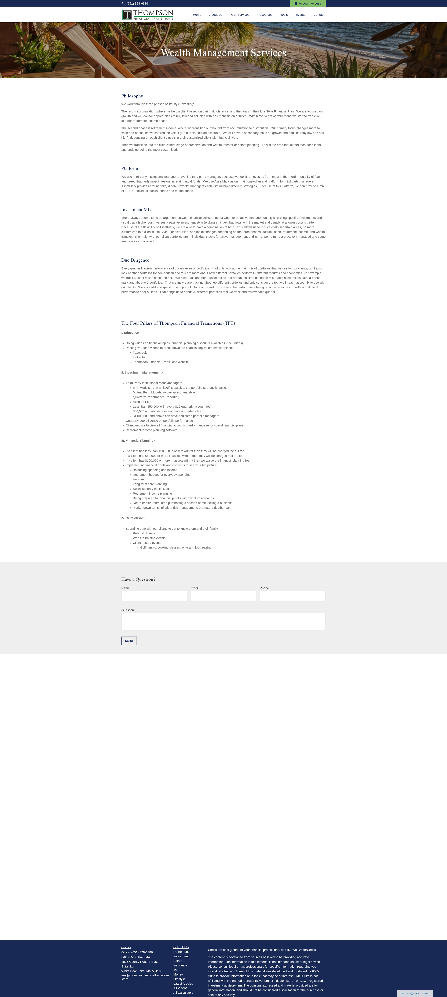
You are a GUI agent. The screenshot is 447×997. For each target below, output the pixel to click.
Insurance (180, 965)
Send (129, 640)
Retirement (181, 952)
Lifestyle (179, 979)
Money (178, 974)
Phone (264, 588)
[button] (197, 14)
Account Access (310, 3)
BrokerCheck (307, 950)
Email (195, 588)
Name (125, 588)
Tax (175, 970)
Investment (181, 956)
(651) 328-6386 (137, 3)
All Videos (180, 988)
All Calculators (183, 992)
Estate (177, 961)
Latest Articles (183, 983)
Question (127, 610)
